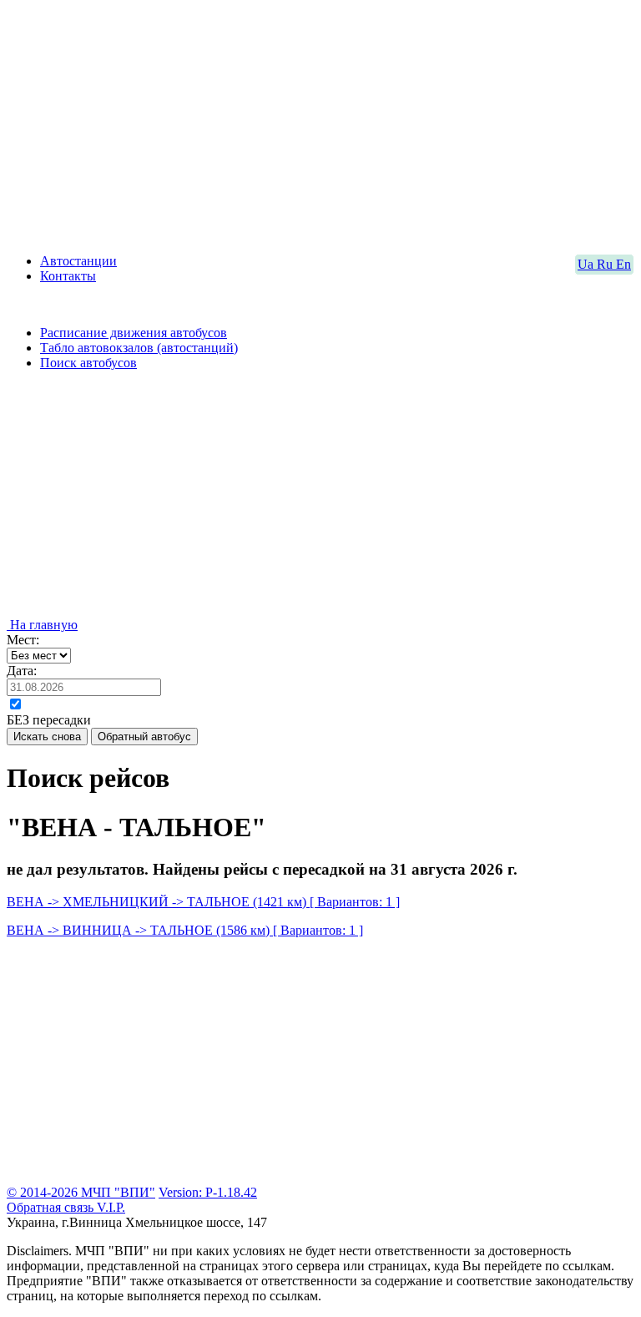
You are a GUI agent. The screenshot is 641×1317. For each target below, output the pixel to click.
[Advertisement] (320, 123)
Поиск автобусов (88, 363)
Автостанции (78, 261)
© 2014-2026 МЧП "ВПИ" (81, 1192)
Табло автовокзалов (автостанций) (139, 348)
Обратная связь (52, 1207)
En (623, 264)
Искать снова (47, 736)
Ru (606, 264)
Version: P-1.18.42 (208, 1192)
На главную (42, 625)
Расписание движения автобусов (133, 332)
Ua (587, 264)
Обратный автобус (144, 736)
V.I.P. (111, 1207)
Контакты (68, 276)
